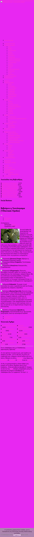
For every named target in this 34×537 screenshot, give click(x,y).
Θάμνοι (10, 48)
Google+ (30, 360)
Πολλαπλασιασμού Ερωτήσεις (15, 140)
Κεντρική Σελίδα (9, 40)
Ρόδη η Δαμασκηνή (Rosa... (10, 188)
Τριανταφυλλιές (12, 62)
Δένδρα (10, 52)
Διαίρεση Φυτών (12, 94)
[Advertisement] (17, 21)
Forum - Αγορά (8, 167)
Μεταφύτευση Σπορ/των (14, 106)
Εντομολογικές (12, 116)
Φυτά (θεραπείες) (9, 77)
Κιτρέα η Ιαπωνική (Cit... (9, 195)
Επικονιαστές (11, 125)
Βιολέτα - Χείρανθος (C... (9, 190)
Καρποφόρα (11, 71)
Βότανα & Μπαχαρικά (13, 69)
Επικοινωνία (8, 176)
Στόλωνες (10, 98)
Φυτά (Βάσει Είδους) (10, 45)
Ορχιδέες (10, 64)
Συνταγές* (7, 144)
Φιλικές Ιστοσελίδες (13, 174)
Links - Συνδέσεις (9, 172)
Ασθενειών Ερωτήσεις (14, 142)
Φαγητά (10, 145)
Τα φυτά (7, 81)
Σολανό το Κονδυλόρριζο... (10, 197)
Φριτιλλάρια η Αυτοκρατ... (10, 185)
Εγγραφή (20, 358)
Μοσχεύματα (11, 86)
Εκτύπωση (8, 218)
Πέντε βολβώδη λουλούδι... (6, 333)
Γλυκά (9, 147)
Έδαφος (10, 101)
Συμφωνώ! (17, 535)
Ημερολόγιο (8, 128)
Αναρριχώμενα (12, 50)
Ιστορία (10, 152)
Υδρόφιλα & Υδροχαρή (14, 60)
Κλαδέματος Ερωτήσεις (14, 135)
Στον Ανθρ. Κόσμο (9, 150)
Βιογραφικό (8, 160)
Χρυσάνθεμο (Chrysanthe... (10, 191)
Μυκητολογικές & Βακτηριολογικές (17, 118)
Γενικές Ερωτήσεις (13, 133)
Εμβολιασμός (11, 89)
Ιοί (9, 120)
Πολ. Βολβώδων (12, 87)
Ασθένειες (7, 115)
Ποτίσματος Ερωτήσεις (14, 137)
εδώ (11, 369)
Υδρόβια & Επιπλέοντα (14, 59)
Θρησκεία (10, 156)
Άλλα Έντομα (11, 127)
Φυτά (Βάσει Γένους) (10, 43)
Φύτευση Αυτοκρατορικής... (22, 326)
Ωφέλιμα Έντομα (9, 123)
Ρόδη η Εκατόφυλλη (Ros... (10, 186)
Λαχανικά (10, 65)
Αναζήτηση (7, 171)
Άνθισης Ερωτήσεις (13, 138)
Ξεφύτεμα (10, 113)
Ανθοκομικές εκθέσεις (10, 162)
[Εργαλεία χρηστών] (1, 215)
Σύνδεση (7, 165)
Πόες (9, 47)
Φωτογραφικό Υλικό (10, 169)
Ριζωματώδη (11, 57)
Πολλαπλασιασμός (9, 82)
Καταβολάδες (11, 91)
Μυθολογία (11, 154)
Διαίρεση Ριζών (12, 96)
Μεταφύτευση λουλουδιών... (5, 336)
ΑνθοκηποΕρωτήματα (10, 132)
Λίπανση (10, 110)
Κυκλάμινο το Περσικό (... (10, 183)
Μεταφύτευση (11, 108)
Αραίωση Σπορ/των (13, 104)
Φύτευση (10, 103)
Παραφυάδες (11, 93)
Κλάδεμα (10, 111)
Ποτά (9, 149)
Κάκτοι (10, 72)
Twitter (19, 360)
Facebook (4, 360)
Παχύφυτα (11, 74)
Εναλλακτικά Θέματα (10, 157)
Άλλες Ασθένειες (12, 122)
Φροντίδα (7, 99)
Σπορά (10, 84)
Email (6, 220)
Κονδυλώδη (11, 55)
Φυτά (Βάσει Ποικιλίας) (10, 76)
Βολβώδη (10, 53)
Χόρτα (9, 67)
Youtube (12, 360)
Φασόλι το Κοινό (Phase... (10, 193)
